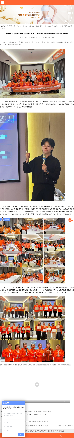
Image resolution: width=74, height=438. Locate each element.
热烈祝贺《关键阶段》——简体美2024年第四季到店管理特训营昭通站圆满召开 (27, 422)
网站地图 (61, 431)
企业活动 (16, 26)
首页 (10, 26)
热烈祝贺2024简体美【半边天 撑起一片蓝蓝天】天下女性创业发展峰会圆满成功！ (51, 426)
